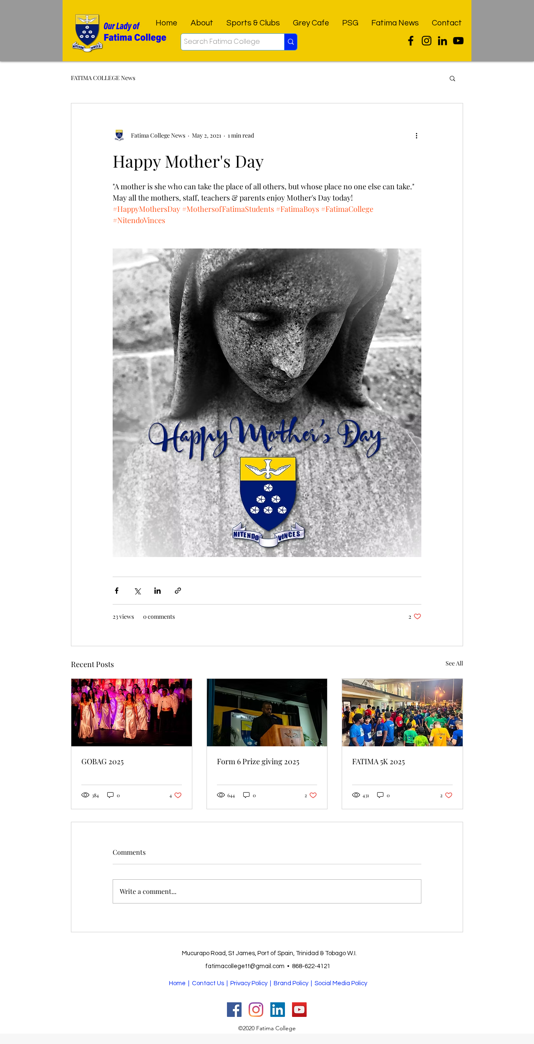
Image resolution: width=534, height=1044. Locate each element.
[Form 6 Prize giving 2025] (267, 712)
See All (454, 663)
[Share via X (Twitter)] (137, 591)
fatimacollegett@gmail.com (245, 966)
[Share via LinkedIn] (157, 591)
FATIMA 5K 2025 (378, 761)
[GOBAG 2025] (131, 712)
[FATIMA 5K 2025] (402, 712)
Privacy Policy (248, 983)
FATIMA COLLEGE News (103, 78)
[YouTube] (458, 40)
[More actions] (416, 135)
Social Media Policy (341, 983)
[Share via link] (178, 591)
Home (177, 983)
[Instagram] (426, 40)
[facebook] (442, 40)
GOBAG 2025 (102, 761)
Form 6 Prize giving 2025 (258, 761)
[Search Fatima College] (290, 42)
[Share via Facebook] (117, 591)
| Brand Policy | (292, 983)
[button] (452, 78)
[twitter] (410, 40)
